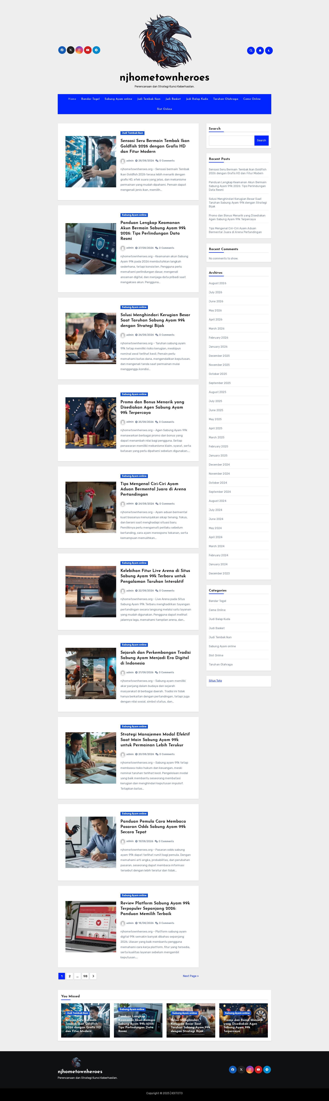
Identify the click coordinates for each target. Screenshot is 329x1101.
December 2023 (219, 573)
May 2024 (215, 528)
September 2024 (220, 491)
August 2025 (217, 392)
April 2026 (216, 319)
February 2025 (218, 446)
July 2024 (215, 510)
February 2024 (218, 555)
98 (85, 976)
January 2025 (218, 455)
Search (215, 129)
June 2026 (216, 301)
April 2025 (215, 428)
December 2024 (219, 464)
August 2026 (217, 283)
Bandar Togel (90, 99)
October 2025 (218, 374)
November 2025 (219, 364)
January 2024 (218, 564)
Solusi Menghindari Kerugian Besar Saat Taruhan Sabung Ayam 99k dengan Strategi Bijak (155, 320)
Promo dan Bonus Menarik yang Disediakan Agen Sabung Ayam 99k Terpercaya (152, 407)
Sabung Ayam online (118, 99)
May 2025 (215, 419)
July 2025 (215, 401)
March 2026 (217, 328)
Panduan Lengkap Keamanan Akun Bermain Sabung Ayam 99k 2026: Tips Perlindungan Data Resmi (237, 186)
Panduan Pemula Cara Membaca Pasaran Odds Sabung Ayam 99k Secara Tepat (153, 827)
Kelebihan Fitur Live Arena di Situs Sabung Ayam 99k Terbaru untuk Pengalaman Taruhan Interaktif (155, 576)
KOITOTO (177, 1093)
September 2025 (220, 383)
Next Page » (191, 976)
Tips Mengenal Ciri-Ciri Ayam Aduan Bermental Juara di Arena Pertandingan (153, 489)
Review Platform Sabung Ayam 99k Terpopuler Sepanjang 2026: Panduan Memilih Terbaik (155, 908)
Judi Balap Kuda (197, 99)
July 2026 (215, 292)
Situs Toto (215, 680)
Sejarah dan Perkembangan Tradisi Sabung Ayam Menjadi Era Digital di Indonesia (155, 658)
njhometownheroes (165, 78)
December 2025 (219, 355)
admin (130, 160)
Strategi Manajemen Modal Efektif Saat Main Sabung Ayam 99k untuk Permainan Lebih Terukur (155, 739)
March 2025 (216, 437)
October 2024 (218, 482)
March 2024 (217, 546)
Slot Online (164, 109)
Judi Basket (173, 99)
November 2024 (219, 473)
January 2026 (218, 346)
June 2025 (216, 410)
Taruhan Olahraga (225, 99)
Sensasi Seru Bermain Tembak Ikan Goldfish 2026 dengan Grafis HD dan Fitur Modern (155, 146)
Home (72, 99)
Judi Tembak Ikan (148, 99)
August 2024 (217, 501)
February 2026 (218, 337)
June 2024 (216, 519)
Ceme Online (252, 99)
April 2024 (216, 537)
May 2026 (215, 310)
